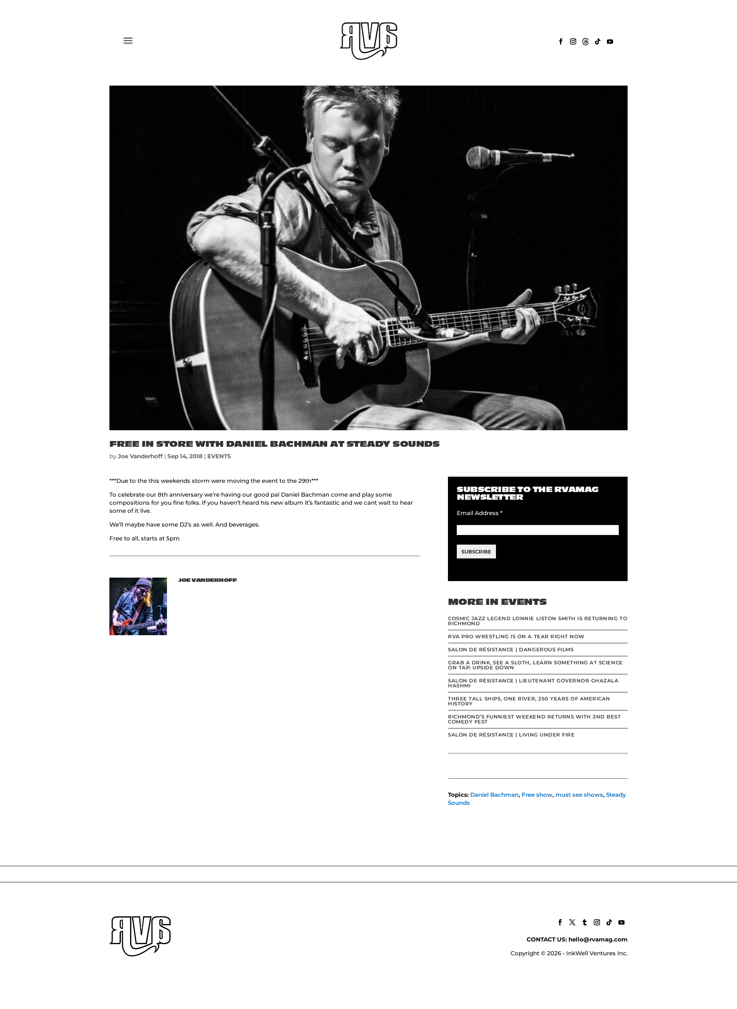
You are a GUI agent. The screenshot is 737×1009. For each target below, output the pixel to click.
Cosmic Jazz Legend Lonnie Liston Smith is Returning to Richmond (537, 620)
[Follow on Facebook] (561, 41)
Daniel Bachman (494, 794)
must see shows (579, 794)
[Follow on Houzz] (585, 41)
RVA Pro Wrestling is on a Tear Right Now (516, 636)
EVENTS (219, 456)
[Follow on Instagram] (573, 41)
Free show (537, 794)
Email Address (479, 513)
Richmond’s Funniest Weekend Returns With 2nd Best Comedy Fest (534, 719)
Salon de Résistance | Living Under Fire (511, 735)
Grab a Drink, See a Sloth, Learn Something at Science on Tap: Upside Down (535, 664)
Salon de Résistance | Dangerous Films (510, 649)
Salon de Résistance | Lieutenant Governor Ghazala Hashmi (533, 683)
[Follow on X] (572, 922)
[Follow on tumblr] (584, 922)
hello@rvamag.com (598, 939)
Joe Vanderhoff (140, 456)
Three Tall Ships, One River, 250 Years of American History (529, 701)
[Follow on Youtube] (610, 41)
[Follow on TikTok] (598, 41)
